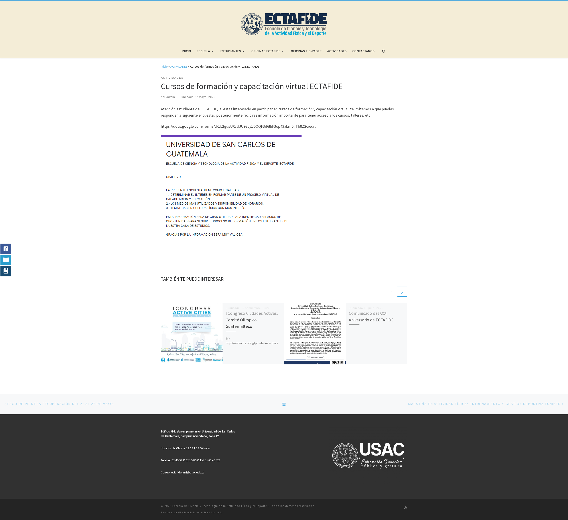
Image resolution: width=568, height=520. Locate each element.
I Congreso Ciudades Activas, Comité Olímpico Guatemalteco (252, 320)
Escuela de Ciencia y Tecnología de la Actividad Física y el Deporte (219, 506)
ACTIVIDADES (178, 66)
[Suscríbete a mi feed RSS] (405, 507)
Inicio (164, 66)
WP (179, 512)
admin (170, 97)
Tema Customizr (214, 512)
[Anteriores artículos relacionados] (391, 292)
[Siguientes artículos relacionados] (402, 292)
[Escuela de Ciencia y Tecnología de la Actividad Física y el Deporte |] (284, 21)
